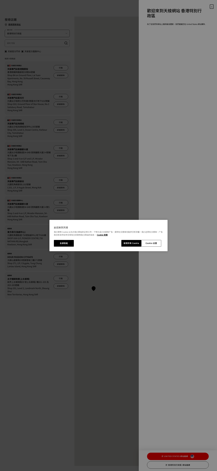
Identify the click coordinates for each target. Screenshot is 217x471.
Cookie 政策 (102, 234)
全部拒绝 (64, 243)
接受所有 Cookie (131, 243)
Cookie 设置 (151, 243)
